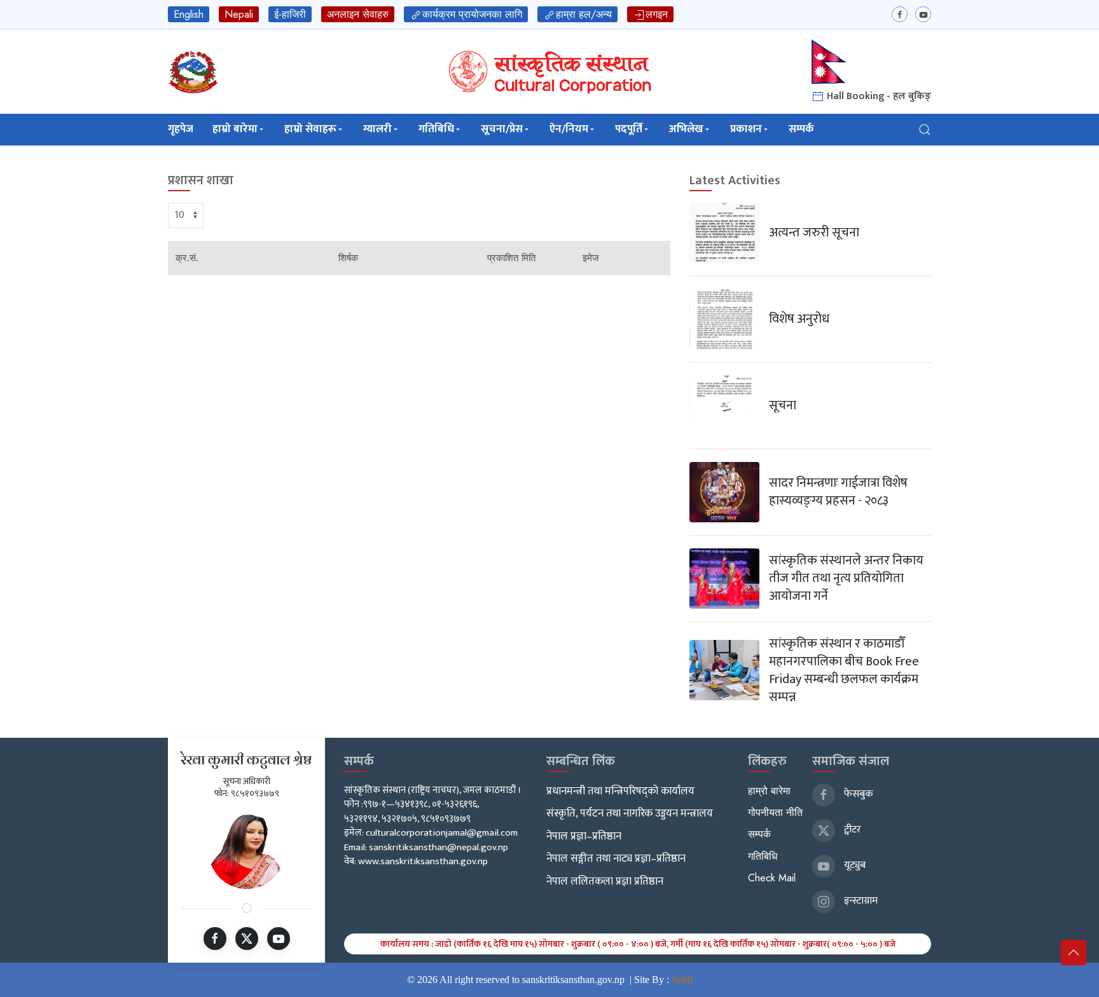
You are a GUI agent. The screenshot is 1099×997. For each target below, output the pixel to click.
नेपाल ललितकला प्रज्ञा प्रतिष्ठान (604, 881)
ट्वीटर (851, 829)
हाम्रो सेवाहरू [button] (310, 129)
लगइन (657, 14)
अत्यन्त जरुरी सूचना (814, 232)
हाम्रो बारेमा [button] (235, 129)
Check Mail (772, 878)
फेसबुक (857, 794)
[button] (924, 129)
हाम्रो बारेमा (769, 790)
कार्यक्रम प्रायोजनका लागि (472, 14)
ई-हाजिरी (290, 14)
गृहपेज (180, 129)
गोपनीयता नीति (775, 812)
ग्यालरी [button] (377, 129)
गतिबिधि (762, 856)
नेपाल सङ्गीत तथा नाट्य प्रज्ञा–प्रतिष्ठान (616, 858)
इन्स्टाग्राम (859, 900)
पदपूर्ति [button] (628, 129)
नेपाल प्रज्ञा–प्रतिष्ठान (583, 836)
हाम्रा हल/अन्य (584, 14)
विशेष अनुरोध (799, 319)
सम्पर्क (801, 129)
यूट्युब (853, 865)
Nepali (239, 14)
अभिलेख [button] (686, 129)
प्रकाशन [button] (746, 129)
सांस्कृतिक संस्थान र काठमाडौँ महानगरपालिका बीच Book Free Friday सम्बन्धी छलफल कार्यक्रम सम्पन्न (844, 670)
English (189, 14)
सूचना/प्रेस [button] (502, 129)
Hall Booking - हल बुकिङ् (877, 96)
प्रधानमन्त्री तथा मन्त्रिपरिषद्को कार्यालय (620, 791)
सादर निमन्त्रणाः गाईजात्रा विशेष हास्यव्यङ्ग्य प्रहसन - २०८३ (838, 492)
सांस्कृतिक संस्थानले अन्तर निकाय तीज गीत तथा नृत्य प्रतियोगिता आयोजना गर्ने (846, 578)
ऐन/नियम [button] (569, 129)
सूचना (782, 405)
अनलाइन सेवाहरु (358, 14)
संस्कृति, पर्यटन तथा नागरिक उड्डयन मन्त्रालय (629, 813)
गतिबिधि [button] (436, 129)
